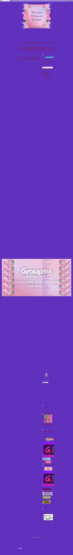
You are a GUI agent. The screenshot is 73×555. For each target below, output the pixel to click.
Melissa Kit (44, 278)
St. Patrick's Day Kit (45, 325)
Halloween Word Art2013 (46, 256)
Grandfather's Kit (45, 238)
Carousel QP (44, 138)
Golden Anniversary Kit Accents (47, 221)
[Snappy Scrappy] (46, 490)
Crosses (43, 178)
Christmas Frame (45, 150)
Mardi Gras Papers (45, 275)
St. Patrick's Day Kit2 (45, 326)
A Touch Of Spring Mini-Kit (46, 96)
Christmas (43, 140)
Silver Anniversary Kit (45, 315)
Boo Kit (43, 127)
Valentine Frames (45, 345)
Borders (43, 130)
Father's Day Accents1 (45, 202)
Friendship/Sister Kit (45, 216)
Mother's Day (44, 285)
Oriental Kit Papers (45, 292)
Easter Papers (44, 191)
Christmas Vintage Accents (46, 164)
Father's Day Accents (45, 201)
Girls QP (43, 219)
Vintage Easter (44, 358)
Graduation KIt (44, 234)
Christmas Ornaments (45, 155)
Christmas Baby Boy (45, 143)
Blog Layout (44, 122)
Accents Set (44, 98)
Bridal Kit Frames (45, 133)
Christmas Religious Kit (45, 161)
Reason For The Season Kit (46, 310)
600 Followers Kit (45, 93)
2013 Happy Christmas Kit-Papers (47, 86)
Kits (43, 270)
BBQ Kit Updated (45, 113)
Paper (43, 298)
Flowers (43, 208)
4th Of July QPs (44, 91)
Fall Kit (43, 196)
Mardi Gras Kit (44, 273)
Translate (49, 68)
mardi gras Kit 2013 (45, 274)
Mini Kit (43, 280)
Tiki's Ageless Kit (45, 337)
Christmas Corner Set (45, 147)
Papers (43, 299)
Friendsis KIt (44, 217)
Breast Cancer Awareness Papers (47, 132)
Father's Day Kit (44, 205)
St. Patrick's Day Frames (46, 324)
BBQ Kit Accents (44, 109)
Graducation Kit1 (45, 236)
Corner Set (44, 172)
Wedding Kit (44, 364)
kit (42, 269)
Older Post (39, 69)
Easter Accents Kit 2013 (45, 184)
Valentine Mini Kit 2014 (46, 349)
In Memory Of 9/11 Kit (45, 264)
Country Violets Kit (45, 177)
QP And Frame (44, 305)
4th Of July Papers (45, 88)
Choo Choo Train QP (45, 139)
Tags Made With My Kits (46, 328)
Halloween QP (44, 250)
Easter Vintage (44, 195)
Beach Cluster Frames (45, 116)
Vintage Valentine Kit (45, 362)
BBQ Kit (43, 108)
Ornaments (44, 293)
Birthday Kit (44, 119)
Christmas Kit (44, 153)
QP (42, 304)
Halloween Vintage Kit (45, 253)
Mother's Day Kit (44, 286)
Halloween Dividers (45, 242)
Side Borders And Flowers (46, 313)
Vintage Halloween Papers (46, 360)
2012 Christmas (44, 82)
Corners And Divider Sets (46, 176)
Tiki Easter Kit (44, 336)
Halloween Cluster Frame (46, 241)
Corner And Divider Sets (46, 170)
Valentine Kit (44, 347)
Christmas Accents (45, 142)
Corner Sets (44, 173)
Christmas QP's (44, 159)
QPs (43, 308)
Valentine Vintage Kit (45, 353)
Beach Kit (43, 117)
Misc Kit (43, 282)
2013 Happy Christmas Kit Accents (47, 85)
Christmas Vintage (45, 162)
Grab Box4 (44, 230)
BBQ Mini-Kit (44, 114)
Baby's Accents (44, 106)
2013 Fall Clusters (45, 83)
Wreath (43, 367)
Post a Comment (21, 67)
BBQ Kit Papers (44, 111)
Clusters (43, 167)
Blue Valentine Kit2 (45, 126)
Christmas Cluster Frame (46, 145)
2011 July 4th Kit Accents (46, 81)
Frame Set (43, 212)
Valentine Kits (44, 348)
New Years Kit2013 (45, 290)
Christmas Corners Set (45, 148)
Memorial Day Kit (45, 279)
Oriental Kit (44, 291)
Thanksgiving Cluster (45, 331)
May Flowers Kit (44, 276)
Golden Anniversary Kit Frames (47, 222)
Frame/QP (43, 213)
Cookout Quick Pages (45, 168)
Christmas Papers (45, 156)
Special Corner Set (45, 316)
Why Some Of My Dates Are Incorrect (47, 365)
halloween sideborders (45, 252)
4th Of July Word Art (45, 92)
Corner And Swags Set (45, 171)
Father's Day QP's (45, 206)
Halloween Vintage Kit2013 (46, 255)
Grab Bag (43, 225)
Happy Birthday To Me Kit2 (46, 259)
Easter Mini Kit (44, 190)
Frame (43, 211)
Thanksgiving (44, 330)
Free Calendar (48, 401)
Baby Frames (44, 104)
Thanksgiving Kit (45, 332)
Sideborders (44, 314)
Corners (43, 174)
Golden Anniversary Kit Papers (46, 223)
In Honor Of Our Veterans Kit (46, 263)
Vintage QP (44, 361)
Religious (43, 311)
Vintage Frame (44, 359)
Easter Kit (43, 189)
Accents (43, 97)
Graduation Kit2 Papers (45, 235)
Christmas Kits (44, 154)
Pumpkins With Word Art (46, 303)
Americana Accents (45, 99)
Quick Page (44, 309)
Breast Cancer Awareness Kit (46, 131)
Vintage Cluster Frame (45, 355)
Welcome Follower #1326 (24, 54)
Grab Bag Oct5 (44, 227)
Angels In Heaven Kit (45, 100)
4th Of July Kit (44, 87)
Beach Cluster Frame (45, 115)
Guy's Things (44, 239)
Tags (43, 327)
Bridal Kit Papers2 (45, 136)
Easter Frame (44, 187)
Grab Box (43, 229)
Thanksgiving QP (45, 333)
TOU (43, 339)
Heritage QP (44, 261)
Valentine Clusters (45, 344)
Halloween (44, 240)
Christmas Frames (45, 151)
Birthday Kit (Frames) (45, 120)
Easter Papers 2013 (45, 193)
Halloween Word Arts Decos (46, 257)
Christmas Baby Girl (45, 144)
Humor (43, 262)
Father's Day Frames (45, 204)
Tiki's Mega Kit (44, 338)
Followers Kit (44, 210)
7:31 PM (29, 62)
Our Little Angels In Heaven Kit (47, 295)
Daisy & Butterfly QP (45, 179)
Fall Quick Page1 (45, 200)
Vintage (43, 354)
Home (30, 69)
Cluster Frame (44, 165)
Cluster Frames (44, 166)
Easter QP (43, 194)
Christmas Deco (44, 149)
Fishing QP (44, 207)
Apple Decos (44, 102)
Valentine (43, 342)
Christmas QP (44, 157)
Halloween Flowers (45, 244)
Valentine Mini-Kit (45, 350)
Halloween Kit (44, 247)
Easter (43, 182)
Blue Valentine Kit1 (45, 125)
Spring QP (43, 320)
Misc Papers (44, 284)
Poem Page (44, 302)
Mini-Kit (43, 281)
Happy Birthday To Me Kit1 (46, 258)
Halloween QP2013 (45, 251)
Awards (43, 103)
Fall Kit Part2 (44, 198)
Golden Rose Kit (44, 224)
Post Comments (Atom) (26, 71)
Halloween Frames (45, 246)
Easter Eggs (44, 185)
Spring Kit (43, 319)
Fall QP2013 (44, 199)
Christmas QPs (44, 160)
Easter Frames (44, 188)
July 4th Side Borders (45, 268)
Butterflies (43, 137)
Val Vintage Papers (45, 341)
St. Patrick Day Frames (45, 322)
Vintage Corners (44, 356)
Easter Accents (44, 183)
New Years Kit (44, 289)
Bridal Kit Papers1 (45, 134)
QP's (43, 307)
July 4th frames (44, 267)
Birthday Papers (44, 121)
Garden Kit (44, 218)
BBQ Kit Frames (44, 110)
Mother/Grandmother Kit (46, 287)
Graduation (44, 233)
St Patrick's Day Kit (45, 321)
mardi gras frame (44, 272)
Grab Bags (44, 228)
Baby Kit (43, 105)
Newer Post (20, 69)
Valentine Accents (45, 343)
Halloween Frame (45, 245)
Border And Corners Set (45, 128)
